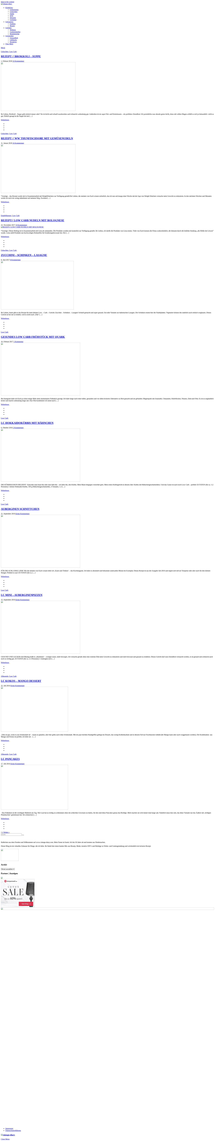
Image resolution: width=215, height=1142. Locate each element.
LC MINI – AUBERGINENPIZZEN (21, 595)
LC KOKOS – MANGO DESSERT (21, 680)
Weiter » (7, 832)
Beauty (12, 26)
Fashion (12, 24)
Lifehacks (13, 40)
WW (11, 16)
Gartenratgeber (15, 32)
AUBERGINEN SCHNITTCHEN (20, 508)
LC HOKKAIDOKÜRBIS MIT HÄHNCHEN (27, 422)
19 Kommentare (21, 225)
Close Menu (5, 1139)
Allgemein (4, 676)
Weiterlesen (5, 120)
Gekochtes (13, 12)
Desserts (13, 18)
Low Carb (13, 52)
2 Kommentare (18, 428)
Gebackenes (14, 10)
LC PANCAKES (10, 759)
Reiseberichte (14, 34)
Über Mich (9, 44)
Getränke (13, 20)
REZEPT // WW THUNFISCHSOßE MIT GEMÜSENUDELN (37, 138)
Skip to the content (7, 2)
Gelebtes (8, 28)
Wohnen (13, 30)
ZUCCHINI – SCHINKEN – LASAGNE (24, 255)
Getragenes (9, 22)
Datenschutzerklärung (13, 1130)
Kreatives (13, 42)
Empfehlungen (6, 216)
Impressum (9, 1128)
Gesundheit (14, 38)
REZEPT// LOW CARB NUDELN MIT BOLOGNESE (32, 220)
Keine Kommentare (22, 514)
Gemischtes (9, 36)
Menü (3, 48)
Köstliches (9, 8)
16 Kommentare (18, 61)
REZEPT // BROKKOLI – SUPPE (21, 56)
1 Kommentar (18, 342)
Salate (12, 14)
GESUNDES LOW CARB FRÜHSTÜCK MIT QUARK (33, 336)
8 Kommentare (15, 260)
